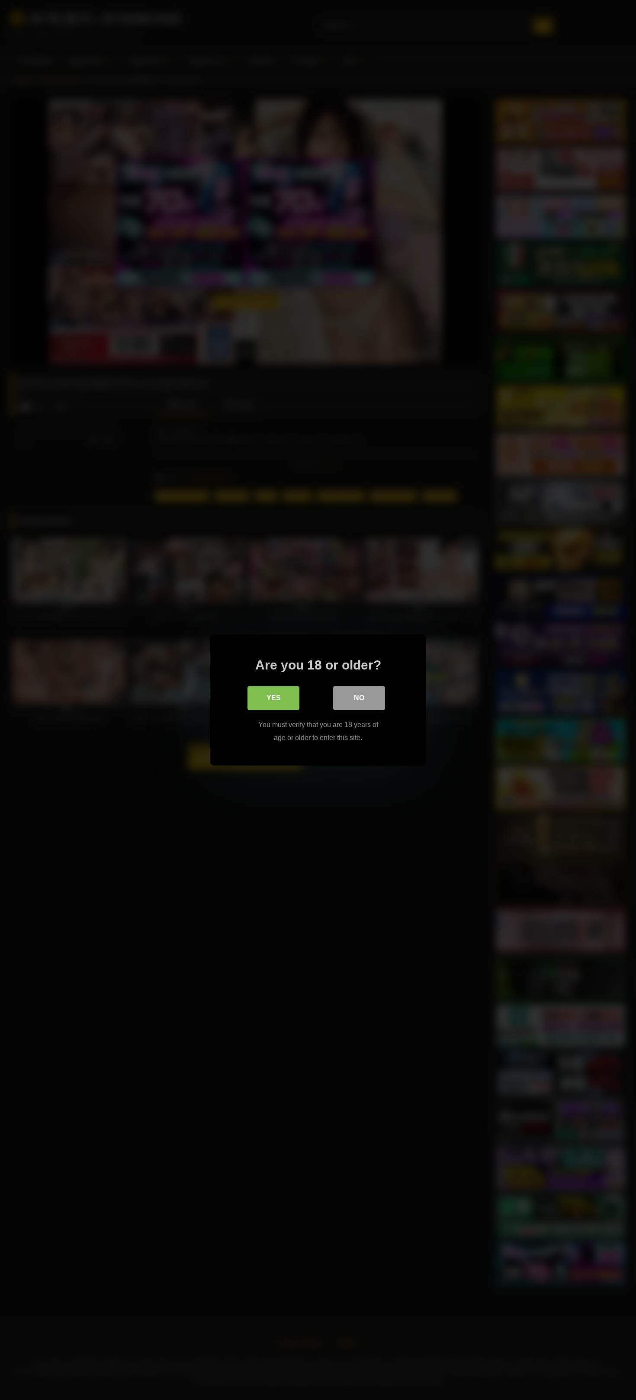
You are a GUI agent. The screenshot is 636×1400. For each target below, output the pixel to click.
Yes (274, 698)
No (359, 698)
